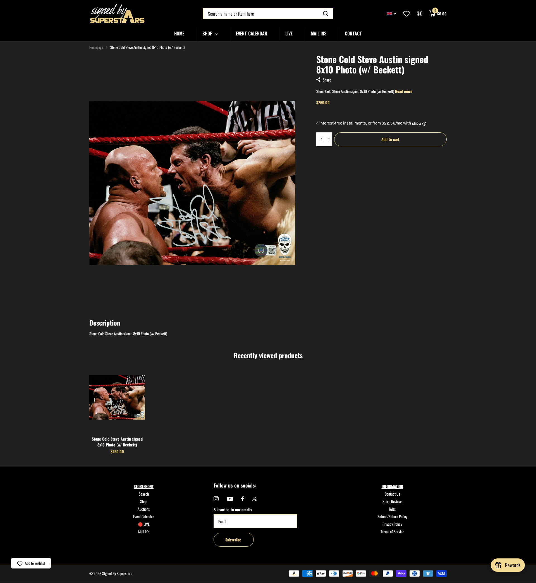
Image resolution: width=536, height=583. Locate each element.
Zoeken (325, 13)
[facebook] (242, 498)
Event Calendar (143, 516)
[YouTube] (230, 499)
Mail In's (143, 531)
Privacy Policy (392, 524)
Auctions (144, 509)
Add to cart (390, 139)
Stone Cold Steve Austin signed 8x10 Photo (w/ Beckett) (117, 442)
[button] (330, 134)
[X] (254, 499)
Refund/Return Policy (392, 516)
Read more (403, 91)
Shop (143, 501)
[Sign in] (419, 13)
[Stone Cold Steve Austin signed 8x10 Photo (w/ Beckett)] (117, 397)
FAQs (392, 509)
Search (144, 494)
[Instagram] (216, 498)
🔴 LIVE (144, 524)
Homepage (96, 47)
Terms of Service (392, 531)
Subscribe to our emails (233, 509)
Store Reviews (392, 501)
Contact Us (392, 494)
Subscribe (233, 540)
